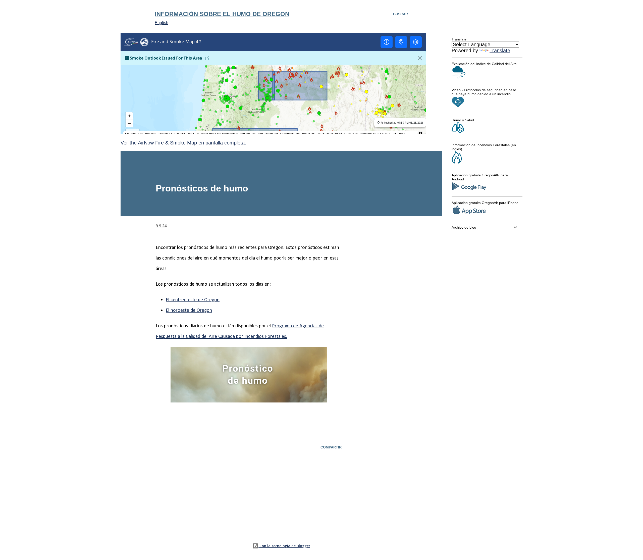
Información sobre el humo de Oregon (222, 14)
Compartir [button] (331, 447)
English (161, 23)
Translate (500, 50)
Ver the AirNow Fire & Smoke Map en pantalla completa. (183, 142)
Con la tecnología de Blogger (284, 545)
